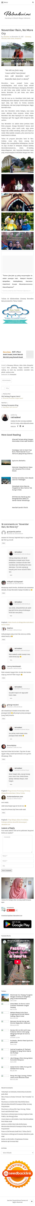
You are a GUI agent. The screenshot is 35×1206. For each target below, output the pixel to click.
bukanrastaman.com (15, 797)
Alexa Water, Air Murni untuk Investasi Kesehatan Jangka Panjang (20, 1005)
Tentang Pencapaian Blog (9, 405)
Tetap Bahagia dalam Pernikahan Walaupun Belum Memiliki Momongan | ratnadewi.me (14, 822)
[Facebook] (17, 426)
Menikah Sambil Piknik (20, 507)
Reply (3, 543)
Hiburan (4, 38)
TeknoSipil (4, 1092)
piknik (3, 372)
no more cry (11, 370)
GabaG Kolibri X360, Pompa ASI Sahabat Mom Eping (21, 1068)
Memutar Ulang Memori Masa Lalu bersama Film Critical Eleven (22, 469)
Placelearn (4, 1102)
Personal (15, 407)
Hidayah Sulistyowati (15, 582)
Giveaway (28, 36)
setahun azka (10, 372)
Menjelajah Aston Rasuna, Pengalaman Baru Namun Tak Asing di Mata (22, 488)
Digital (7, 407)
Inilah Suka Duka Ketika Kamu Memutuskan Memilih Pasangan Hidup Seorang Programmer (16, 1104)
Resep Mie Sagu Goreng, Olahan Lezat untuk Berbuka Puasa (21, 1076)
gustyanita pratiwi (14, 532)
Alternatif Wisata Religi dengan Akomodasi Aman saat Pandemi (23, 440)
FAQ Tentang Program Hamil (10, 396)
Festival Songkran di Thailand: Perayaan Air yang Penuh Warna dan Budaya (20, 1051)
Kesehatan (12, 398)
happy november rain (26, 367)
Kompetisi (18, 38)
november (20, 370)
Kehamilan (6, 398)
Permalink (13, 374)
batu (8, 367)
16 (6, 380)
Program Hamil (19, 398)
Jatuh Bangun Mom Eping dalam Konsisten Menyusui (21, 1059)
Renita (3, 1139)
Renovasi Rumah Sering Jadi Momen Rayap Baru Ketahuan (20, 1022)
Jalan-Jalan (10, 38)
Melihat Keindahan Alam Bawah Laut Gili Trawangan (22, 478)
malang (3, 370)
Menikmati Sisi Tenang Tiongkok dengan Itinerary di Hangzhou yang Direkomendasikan (21, 996)
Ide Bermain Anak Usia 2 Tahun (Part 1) (19, 1131)
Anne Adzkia (11, 745)
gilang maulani (13, 705)
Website (13, 426)
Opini (11, 407)
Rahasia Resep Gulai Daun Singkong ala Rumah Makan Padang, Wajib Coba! (19, 1014)
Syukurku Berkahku (18, 461)
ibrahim (10, 628)
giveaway (14, 367)
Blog (4, 407)
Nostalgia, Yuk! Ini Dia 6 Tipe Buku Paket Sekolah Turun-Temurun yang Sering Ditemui (22, 451)
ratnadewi (6, 36)
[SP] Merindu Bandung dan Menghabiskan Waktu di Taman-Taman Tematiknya (21, 498)
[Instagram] (20, 426)
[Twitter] (23, 426)
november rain (28, 370)
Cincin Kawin (5, 1119)
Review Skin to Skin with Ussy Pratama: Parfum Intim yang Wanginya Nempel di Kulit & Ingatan (20, 1032)
